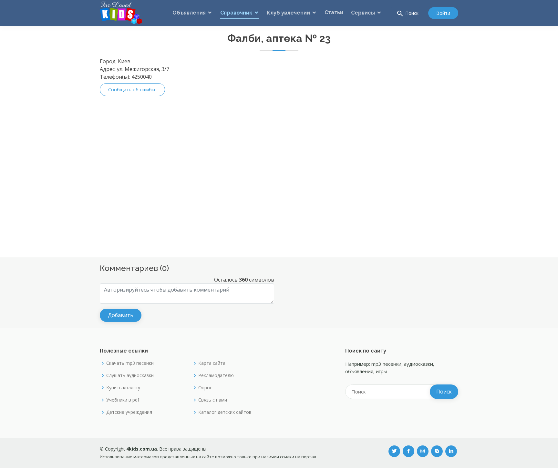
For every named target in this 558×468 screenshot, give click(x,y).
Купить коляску (123, 387)
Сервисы (363, 13)
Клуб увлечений (288, 13)
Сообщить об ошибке (132, 89)
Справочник (236, 13)
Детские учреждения (129, 412)
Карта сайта (211, 363)
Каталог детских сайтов (225, 412)
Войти (443, 13)
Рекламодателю (216, 375)
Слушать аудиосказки (130, 375)
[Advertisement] (432, 154)
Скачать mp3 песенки (130, 363)
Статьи (334, 12)
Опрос (205, 387)
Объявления (189, 13)
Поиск (407, 13)
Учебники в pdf (122, 400)
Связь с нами (212, 400)
